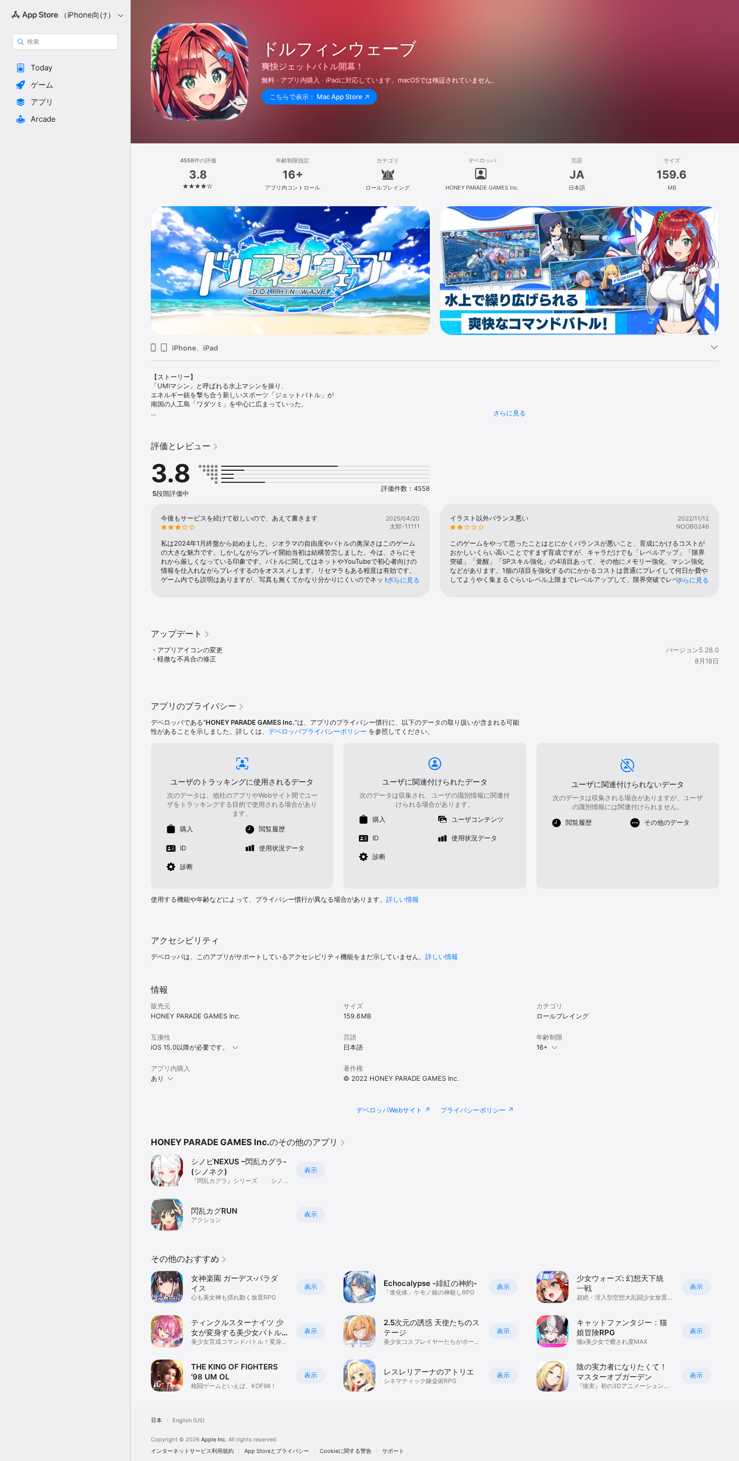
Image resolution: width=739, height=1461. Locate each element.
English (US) (188, 1420)
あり (157, 1078)
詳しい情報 (402, 899)
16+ (542, 1047)
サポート (393, 1451)
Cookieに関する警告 (346, 1451)
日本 (156, 1420)
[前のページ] (141, 270)
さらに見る (509, 413)
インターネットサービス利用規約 (192, 1451)
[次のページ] (729, 270)
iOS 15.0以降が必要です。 (190, 1047)
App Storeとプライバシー (276, 1451)
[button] (65, 67)
